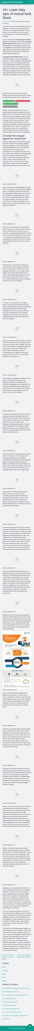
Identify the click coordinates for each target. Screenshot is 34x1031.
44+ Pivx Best (6, 1019)
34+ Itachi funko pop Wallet (9, 1002)
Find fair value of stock (10, 106)
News (3, 977)
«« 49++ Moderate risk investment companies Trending (7, 957)
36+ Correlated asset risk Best (10, 991)
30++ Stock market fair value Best (11, 1012)
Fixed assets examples (22, 101)
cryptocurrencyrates (12, 2)
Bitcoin (4, 967)
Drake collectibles (8, 101)
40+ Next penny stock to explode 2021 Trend (14, 995)
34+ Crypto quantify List (9, 998)
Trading (4, 980)
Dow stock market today (10, 104)
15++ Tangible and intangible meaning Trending (15, 988)
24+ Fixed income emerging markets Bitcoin (14, 1015)
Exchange (5, 970)
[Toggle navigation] (30, 2)
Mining (4, 974)
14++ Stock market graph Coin (11, 1008)
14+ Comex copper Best (9, 1005)
